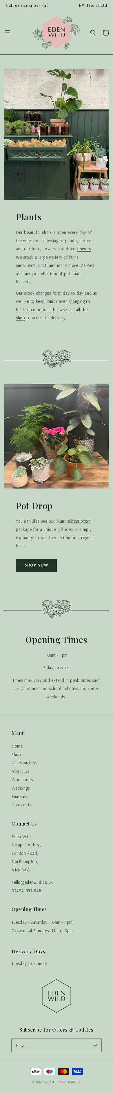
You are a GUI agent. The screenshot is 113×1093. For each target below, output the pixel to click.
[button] (7, 32)
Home (17, 746)
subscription (78, 521)
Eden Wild (48, 1082)
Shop (16, 754)
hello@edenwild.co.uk (32, 882)
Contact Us (22, 805)
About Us (20, 771)
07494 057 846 (26, 890)
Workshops (22, 779)
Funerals (19, 796)
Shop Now (36, 565)
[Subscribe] (95, 1045)
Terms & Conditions (70, 1082)
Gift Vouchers (24, 763)
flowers (84, 249)
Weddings (21, 788)
